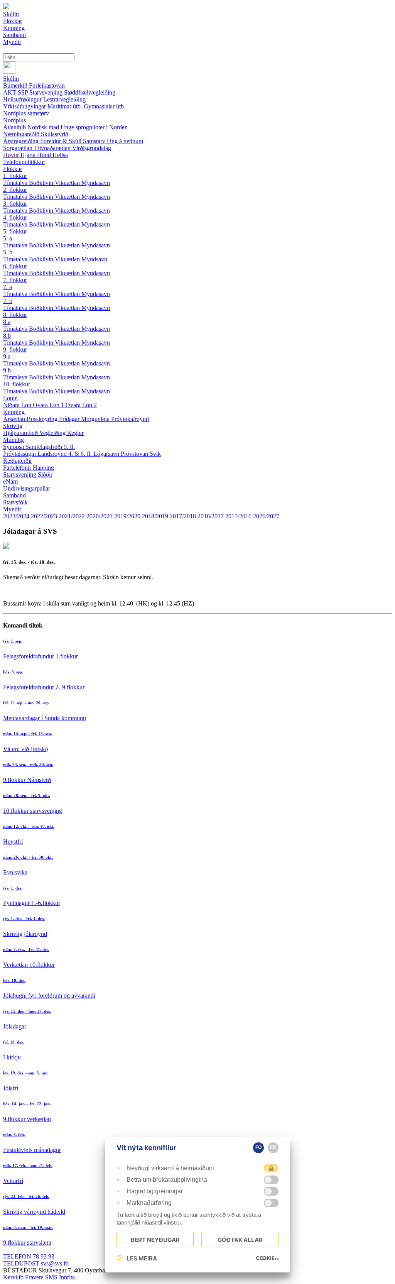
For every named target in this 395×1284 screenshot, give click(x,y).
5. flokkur (15, 231)
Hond (44, 155)
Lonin (10, 398)
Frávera (35, 1277)
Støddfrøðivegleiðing (89, 92)
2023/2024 (17, 516)
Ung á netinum (125, 141)
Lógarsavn (107, 453)
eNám (10, 481)
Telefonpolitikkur (24, 162)
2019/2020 (128, 516)
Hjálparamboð (21, 433)
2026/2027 (266, 516)
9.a (6, 356)
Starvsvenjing (46, 92)
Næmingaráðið (22, 134)
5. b (7, 252)
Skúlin (11, 78)
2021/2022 (72, 516)
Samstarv (95, 141)
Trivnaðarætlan (53, 148)
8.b (7, 335)
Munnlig (13, 439)
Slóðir (45, 474)
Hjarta (28, 155)
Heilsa (60, 155)
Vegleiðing (53, 433)
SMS (52, 1277)
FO (258, 1147)
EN (273, 1147)
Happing (43, 467)
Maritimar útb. (65, 106)
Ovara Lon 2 (81, 405)
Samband (14, 495)
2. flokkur (15, 189)
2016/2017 (211, 516)
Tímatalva (16, 182)
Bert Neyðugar (155, 1239)
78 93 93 (28, 1256)
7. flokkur (15, 280)
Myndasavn (95, 182)
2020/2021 (100, 516)
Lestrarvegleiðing (64, 99)
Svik (155, 453)
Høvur (11, 155)
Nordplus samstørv (26, 113)
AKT (10, 92)
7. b (7, 301)
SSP (23, 92)
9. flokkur (15, 349)
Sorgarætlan (18, 148)
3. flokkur (15, 203)
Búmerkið (16, 85)
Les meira (142, 1258)
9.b (7, 370)
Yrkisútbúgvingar (25, 106)
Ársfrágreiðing (21, 141)
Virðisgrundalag (91, 148)
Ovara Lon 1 (49, 405)
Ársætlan (15, 419)
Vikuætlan (68, 182)
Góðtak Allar (240, 1239)
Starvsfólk (15, 502)
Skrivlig (12, 426)
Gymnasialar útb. (104, 106)
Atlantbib (15, 127)
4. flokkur (15, 217)
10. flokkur (16, 384)
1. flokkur (15, 176)
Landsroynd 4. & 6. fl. (65, 453)
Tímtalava (16, 377)
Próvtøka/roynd (130, 419)
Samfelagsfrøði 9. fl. (50, 446)
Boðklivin (42, 182)
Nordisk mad (44, 127)
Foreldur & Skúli (61, 141)
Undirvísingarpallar (26, 488)
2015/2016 (239, 516)
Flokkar (12, 169)
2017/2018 (184, 516)
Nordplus (14, 120)
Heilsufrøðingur (23, 99)
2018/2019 (156, 516)
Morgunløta (96, 419)
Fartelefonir (18, 467)
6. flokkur (15, 266)
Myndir (12, 509)
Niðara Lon (18, 405)
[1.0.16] (267, 1258)
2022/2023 (45, 516)
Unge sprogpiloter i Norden (94, 127)
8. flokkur (15, 314)
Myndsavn (94, 259)
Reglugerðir (17, 460)
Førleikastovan (47, 85)
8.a (6, 321)
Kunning (14, 412)
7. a (7, 287)
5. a (7, 238)
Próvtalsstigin (20, 453)
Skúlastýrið (54, 134)
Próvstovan (135, 453)
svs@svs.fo (36, 1263)
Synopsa (14, 446)
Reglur (75, 433)
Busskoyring (43, 419)
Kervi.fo (14, 1277)
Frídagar (70, 419)
